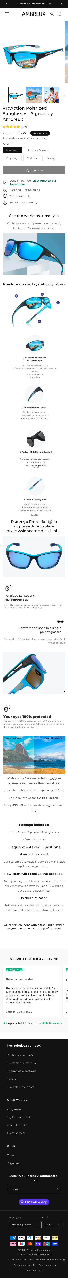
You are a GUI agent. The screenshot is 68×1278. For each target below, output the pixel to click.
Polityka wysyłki (35, 1270)
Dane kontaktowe (48, 1265)
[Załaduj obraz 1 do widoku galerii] (16, 95)
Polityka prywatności (21, 1055)
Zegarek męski (16, 1125)
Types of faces (16, 1133)
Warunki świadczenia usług (50, 1259)
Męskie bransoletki (19, 1117)
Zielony (34, 158)
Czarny (52, 158)
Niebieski (14, 151)
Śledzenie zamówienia (21, 1063)
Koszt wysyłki (9, 138)
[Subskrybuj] (57, 1189)
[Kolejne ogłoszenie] (61, 4)
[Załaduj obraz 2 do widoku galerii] (34, 95)
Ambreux (31, 1250)
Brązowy (14, 158)
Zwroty (11, 1078)
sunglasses (14, 1109)
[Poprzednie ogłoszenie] (6, 4)
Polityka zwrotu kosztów (20, 1259)
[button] (7, 14)
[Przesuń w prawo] (64, 96)
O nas (10, 1155)
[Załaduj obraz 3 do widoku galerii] (51, 95)
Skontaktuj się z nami (21, 1087)
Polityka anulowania (24, 1265)
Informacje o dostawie (21, 1071)
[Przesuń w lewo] (4, 96)
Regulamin (14, 1163)
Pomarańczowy (40, 151)
